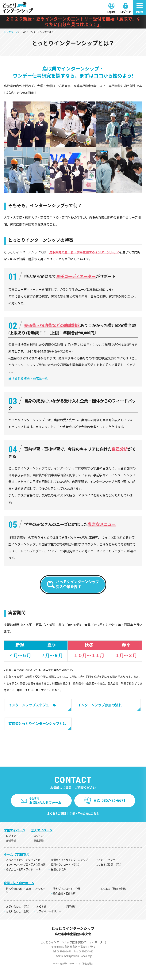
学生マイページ (14, 830)
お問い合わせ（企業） (18, 911)
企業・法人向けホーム (19, 883)
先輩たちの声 (58, 869)
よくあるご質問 (56, 813)
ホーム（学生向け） (17, 854)
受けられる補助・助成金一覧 (28, 378)
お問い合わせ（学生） (18, 906)
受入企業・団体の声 (64, 893)
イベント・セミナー (107, 860)
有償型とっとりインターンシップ (69, 860)
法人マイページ (41, 830)
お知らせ (41, 906)
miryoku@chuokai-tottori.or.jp (76, 956)
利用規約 (71, 906)
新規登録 (11, 840)
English (111, 11)
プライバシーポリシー (48, 911)
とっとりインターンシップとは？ (24, 860)
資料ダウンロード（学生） (66, 864)
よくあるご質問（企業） (114, 888)
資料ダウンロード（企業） (68, 888)
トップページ (10, 32)
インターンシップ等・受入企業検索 (25, 864)
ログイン (125, 11)
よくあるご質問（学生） (109, 864)
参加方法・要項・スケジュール (23, 869)
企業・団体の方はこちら (84, 813)
